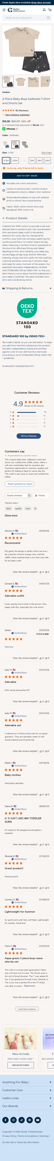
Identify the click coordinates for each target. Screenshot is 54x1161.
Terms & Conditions (28, 1136)
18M (39, 160)
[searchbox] (15, 495)
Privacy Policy (9, 1136)
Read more (29, 986)
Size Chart (46, 152)
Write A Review (28, 436)
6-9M (24, 161)
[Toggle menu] (4, 10)
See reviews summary (17, 114)
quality (18, 508)
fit (35, 508)
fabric (8, 508)
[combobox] (27, 18)
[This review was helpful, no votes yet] (41, 572)
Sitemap (44, 1136)
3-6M (14, 160)
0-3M (6, 160)
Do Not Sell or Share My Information (20, 1142)
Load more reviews (27, 1009)
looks (27, 508)
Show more (11, 515)
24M (47, 160)
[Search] (48, 18)
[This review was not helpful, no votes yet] (46, 572)
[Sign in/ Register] (44, 10)
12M (32, 160)
